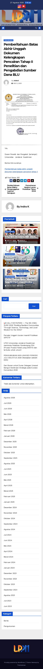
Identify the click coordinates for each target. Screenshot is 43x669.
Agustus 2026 (9, 398)
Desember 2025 (10, 442)
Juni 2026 (8, 409)
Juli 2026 (7, 403)
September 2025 (10, 458)
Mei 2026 (7, 414)
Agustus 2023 (9, 595)
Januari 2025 (9, 502)
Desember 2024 (10, 507)
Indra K (16, 81)
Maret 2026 (8, 425)
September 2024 (10, 524)
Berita (6, 621)
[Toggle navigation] (20, 28)
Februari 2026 (9, 431)
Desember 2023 (10, 573)
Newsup (34, 662)
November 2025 (10, 447)
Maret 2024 (8, 557)
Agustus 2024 (9, 529)
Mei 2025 (7, 480)
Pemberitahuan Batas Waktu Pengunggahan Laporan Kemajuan (13, 189)
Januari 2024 (9, 568)
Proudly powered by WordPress (14, 662)
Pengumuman (8, 40)
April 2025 (8, 485)
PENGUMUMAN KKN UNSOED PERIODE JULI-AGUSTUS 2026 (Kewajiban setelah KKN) (21, 357)
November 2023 (10, 579)
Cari (5, 299)
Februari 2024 (9, 562)
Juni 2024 (8, 540)
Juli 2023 (7, 601)
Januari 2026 (9, 436)
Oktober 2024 (9, 518)
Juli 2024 (7, 535)
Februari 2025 (9, 496)
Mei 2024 (7, 546)
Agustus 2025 (9, 464)
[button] (36, 28)
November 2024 (10, 513)
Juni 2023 (8, 606)
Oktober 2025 (9, 453)
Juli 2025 (7, 469)
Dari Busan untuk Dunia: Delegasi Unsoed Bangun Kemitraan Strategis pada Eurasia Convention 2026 (21, 367)
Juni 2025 (8, 474)
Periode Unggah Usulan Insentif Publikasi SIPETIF (20, 258)
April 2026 (8, 420)
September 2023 (10, 590)
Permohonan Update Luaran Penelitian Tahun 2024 (29, 188)
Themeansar (21, 665)
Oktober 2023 (9, 584)
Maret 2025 (8, 491)
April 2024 (8, 551)
